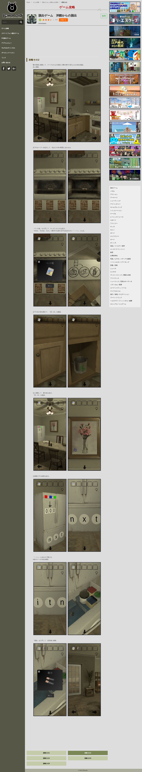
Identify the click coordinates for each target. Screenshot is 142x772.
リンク (4, 57)
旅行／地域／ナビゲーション (119, 294)
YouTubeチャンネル (8, 48)
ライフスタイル (115, 291)
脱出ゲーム (114, 188)
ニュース (113, 268)
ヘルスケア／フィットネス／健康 (121, 301)
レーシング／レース (116, 217)
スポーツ (113, 220)
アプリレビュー (7, 43)
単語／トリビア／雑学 (117, 246)
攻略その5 (46, 763)
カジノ (112, 230)
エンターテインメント (117, 249)
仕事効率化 (114, 255)
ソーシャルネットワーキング (119, 262)
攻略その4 (88, 758)
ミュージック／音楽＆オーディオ (121, 281)
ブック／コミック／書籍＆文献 (120, 275)
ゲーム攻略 (5, 28)
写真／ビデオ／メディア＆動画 (120, 259)
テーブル (113, 214)
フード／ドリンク (116, 297)
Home (28, 2)
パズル (112, 191)
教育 (111, 252)
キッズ (112, 226)
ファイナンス (114, 278)
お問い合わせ (6, 62)
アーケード (114, 197)
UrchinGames (42, 23)
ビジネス (113, 272)
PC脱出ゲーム (6, 38)
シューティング (115, 201)
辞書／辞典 (114, 265)
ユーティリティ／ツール (118, 288)
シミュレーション (116, 210)
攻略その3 (46, 758)
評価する (63, 20)
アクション (114, 194)
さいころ (113, 243)
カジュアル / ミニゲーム (118, 304)
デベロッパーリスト (8, 53)
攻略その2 (64, 2)
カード (112, 239)
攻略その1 (46, 753)
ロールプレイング (116, 207)
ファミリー (114, 223)
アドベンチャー (115, 204)
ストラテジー (114, 236)
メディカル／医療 (116, 284)
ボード (112, 233)
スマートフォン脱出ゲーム (10, 33)
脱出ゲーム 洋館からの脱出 (50, 2)
